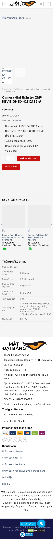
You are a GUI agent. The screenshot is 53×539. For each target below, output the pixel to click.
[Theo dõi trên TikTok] (9, 439)
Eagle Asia (22, 530)
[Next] (46, 40)
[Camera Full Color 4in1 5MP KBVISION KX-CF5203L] (39, 216)
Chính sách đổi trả (12, 457)
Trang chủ (6, 89)
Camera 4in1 (10, 91)
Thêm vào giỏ (28, 158)
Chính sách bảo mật (12, 451)
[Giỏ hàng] (41, 4)
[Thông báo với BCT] (26, 534)
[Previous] (6, 40)
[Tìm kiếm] (48, 4)
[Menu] (4, 4)
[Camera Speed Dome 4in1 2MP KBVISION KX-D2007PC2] (13, 216)
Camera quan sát (43, 89)
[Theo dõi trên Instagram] (4, 439)
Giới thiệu (7, 477)
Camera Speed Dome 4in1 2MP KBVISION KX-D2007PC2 (13, 237)
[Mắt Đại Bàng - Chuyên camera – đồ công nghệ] (23, 3)
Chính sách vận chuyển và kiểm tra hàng (23, 470)
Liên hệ (6, 483)
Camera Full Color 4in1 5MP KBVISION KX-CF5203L (38, 237)
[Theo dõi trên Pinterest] (20, 439)
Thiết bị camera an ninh (23, 89)
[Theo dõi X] (15, 439)
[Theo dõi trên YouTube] (25, 439)
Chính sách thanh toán (14, 464)
